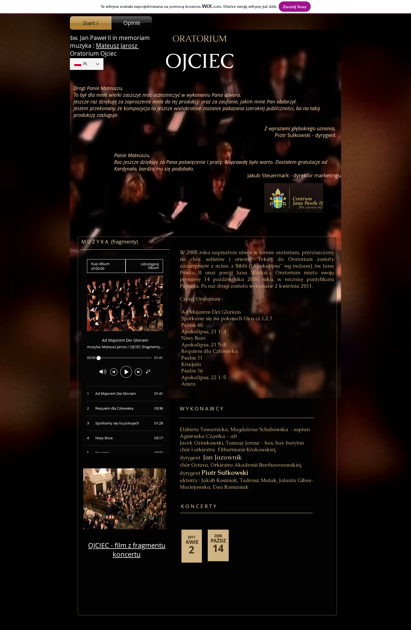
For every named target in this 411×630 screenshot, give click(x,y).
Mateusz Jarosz (117, 45)
